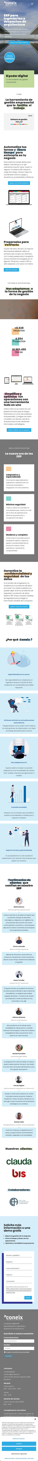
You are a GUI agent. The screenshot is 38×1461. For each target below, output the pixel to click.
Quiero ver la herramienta (19, 183)
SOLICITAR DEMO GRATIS (19, 42)
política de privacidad (21, 1352)
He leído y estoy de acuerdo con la (19, 1289)
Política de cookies (9, 1458)
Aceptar (19, 1444)
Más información (11, 270)
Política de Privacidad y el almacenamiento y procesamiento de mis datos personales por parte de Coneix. (19, 1290)
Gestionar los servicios (19, 1438)
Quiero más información (19, 607)
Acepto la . (18, 1352)
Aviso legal (30, 1458)
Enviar (28, 1298)
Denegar (19, 1449)
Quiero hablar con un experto (19, 430)
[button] (35, 1419)
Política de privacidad (21, 1458)
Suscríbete (8, 1356)
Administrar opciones (19, 1454)
